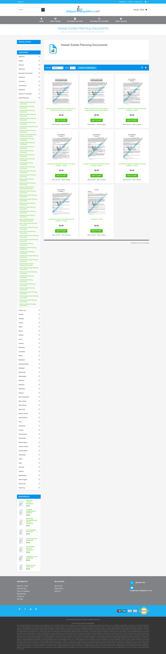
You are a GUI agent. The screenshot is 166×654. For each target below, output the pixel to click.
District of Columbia (25, 94)
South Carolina (23, 446)
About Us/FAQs (121, 21)
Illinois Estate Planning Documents (27, 155)
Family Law (22, 310)
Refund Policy (21, 594)
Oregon (21, 430)
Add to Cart (61, 120)
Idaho (20, 327)
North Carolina (23, 413)
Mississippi (22, 376)
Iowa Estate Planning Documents (26, 163)
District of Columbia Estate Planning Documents (28, 135)
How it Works (55, 21)
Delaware (22, 89)
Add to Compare (65, 124)
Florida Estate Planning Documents (27, 139)
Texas (20, 459)
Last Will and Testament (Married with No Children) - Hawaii (96, 165)
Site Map (20, 599)
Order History (59, 588)
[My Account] (146, 2)
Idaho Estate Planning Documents (26, 151)
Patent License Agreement (31, 566)
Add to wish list (56, 124)
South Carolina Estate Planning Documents (26, 264)
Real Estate (22, 438)
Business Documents (26, 73)
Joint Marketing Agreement (31, 530)
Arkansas (22, 69)
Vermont (21, 467)
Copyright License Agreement (31, 557)
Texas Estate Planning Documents (27, 276)
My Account (58, 586)
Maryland (22, 360)
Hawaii (21, 323)
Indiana (21, 335)
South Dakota (23, 450)
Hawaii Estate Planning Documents (92, 32)
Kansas (21, 343)
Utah (20, 463)
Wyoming (22, 488)
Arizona (21, 65)
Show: (67, 68)
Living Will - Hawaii (96, 219)
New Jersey (22, 401)
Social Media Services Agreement (30, 548)
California (22, 77)
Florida (21, 314)
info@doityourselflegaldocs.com (141, 590)
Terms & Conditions (23, 591)
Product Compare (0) (87, 68)
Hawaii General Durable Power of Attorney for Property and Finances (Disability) (61, 109)
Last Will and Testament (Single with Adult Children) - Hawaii (132, 165)
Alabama (22, 56)
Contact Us (21, 1)
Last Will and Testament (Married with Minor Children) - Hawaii (61, 165)
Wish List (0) (138, 1)
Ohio (20, 422)
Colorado (22, 81)
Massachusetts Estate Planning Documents (27, 187)
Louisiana (22, 351)
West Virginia (23, 479)
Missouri (21, 380)
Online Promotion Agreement (31, 539)
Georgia (21, 318)
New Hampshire (24, 397)
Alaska (21, 61)
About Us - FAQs (22, 586)
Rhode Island (23, 442)
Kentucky (22, 347)
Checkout (131, 1)
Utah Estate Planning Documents (26, 280)
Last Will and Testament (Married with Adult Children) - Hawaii (132, 109)
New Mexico (23, 405)
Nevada (21, 393)
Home (41, 21)
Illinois (21, 331)
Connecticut (22, 85)
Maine (21, 356)
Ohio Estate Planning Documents (26, 244)
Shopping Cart (123, 1)
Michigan (22, 368)
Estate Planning (73, 32)
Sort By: (48, 68)
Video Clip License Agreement (29, 502)
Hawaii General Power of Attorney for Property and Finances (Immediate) (96, 109)
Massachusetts (24, 364)
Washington (23, 475)
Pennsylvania (23, 434)
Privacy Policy (21, 588)
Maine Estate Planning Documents (27, 179)
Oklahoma (22, 426)
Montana (21, 384)
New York (22, 409)
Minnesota (22, 372)
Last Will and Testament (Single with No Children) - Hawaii (61, 220)
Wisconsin (22, 484)
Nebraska (22, 389)
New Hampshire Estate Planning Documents (27, 220)
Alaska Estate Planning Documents (27, 107)
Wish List (58, 591)
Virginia (21, 471)
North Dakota (23, 417)
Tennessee (22, 455)
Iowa (20, 339)
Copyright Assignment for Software (31, 511)
